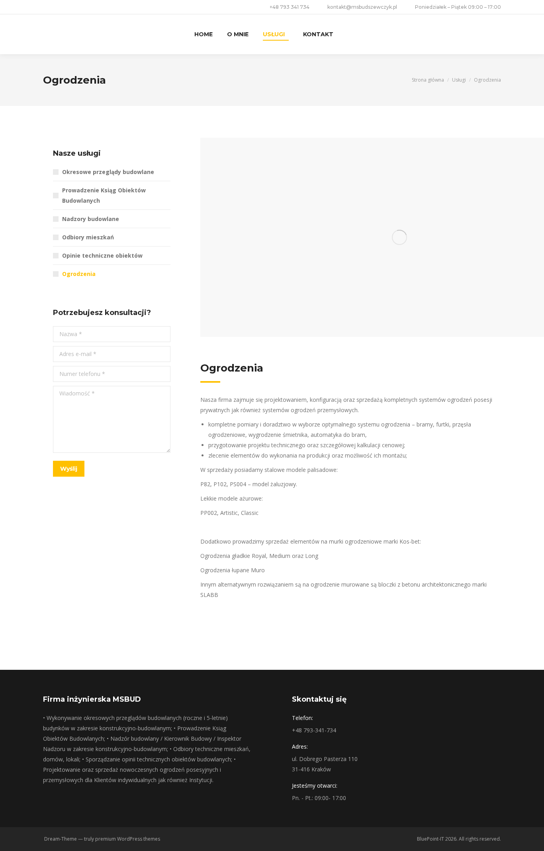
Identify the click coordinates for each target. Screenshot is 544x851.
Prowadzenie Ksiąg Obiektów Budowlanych (104, 195)
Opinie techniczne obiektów (102, 255)
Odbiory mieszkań (88, 237)
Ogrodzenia (79, 274)
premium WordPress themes (127, 838)
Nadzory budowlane (90, 219)
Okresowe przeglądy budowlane (108, 172)
